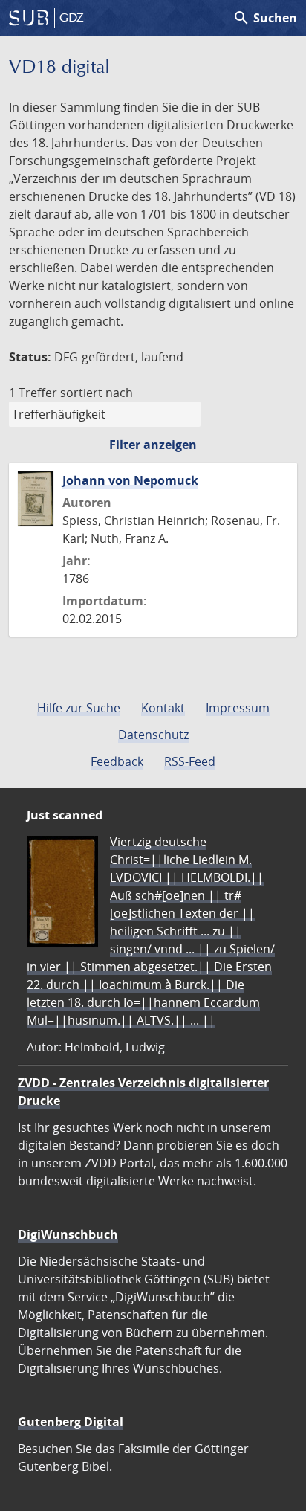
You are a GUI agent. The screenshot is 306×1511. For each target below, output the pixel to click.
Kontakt (163, 708)
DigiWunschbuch (68, 1234)
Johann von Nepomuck (130, 480)
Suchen (264, 18)
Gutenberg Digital (70, 1422)
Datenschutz (153, 734)
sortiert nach (96, 392)
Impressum (238, 708)
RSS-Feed (189, 761)
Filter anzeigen (153, 444)
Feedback (117, 761)
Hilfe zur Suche (78, 708)
